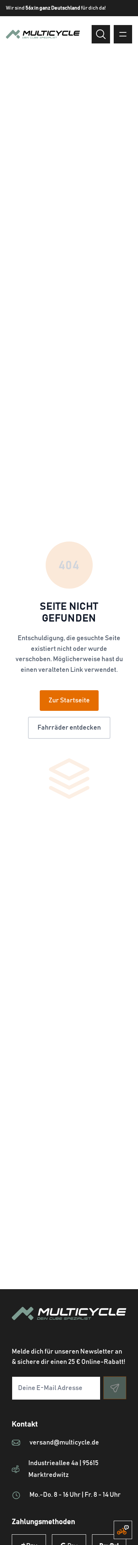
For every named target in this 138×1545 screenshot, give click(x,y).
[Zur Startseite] (69, 1322)
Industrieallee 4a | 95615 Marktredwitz (63, 1469)
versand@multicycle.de (64, 1442)
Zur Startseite (69, 700)
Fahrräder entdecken (69, 727)
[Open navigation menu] (123, 34)
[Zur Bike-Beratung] (123, 1530)
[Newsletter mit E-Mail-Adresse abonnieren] (114, 1387)
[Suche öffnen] (101, 34)
